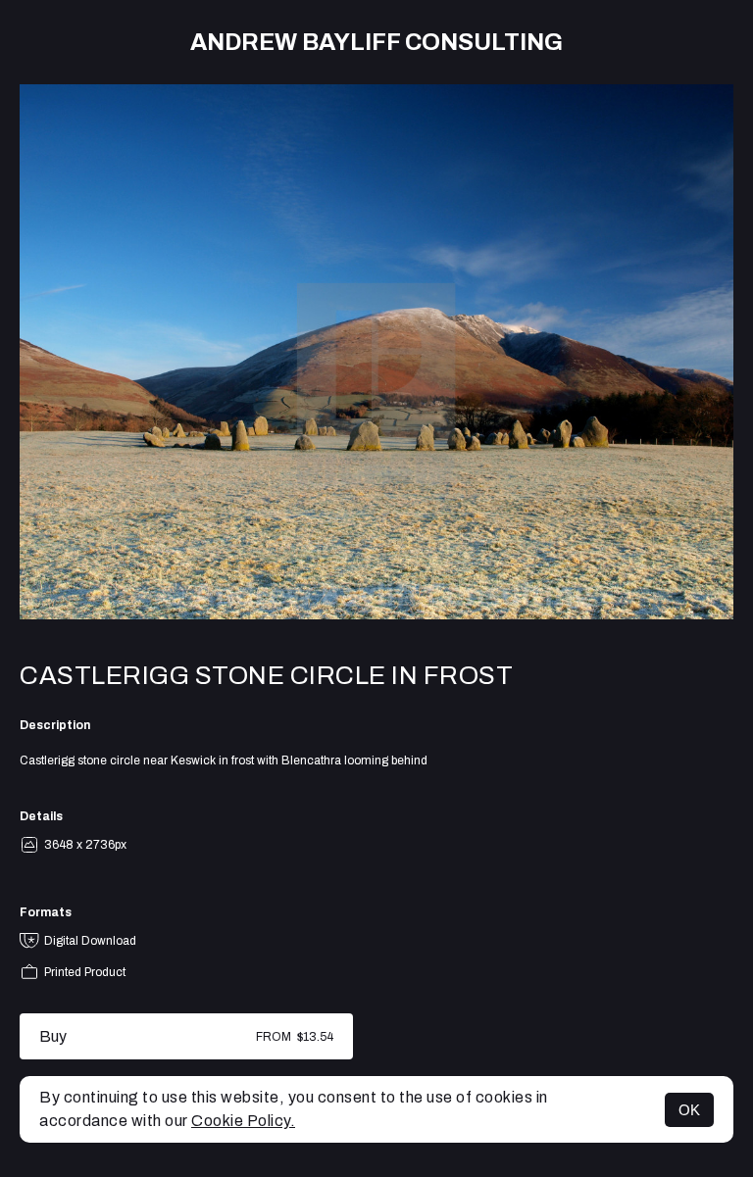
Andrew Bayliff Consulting (376, 42)
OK (689, 1110)
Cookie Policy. (243, 1120)
